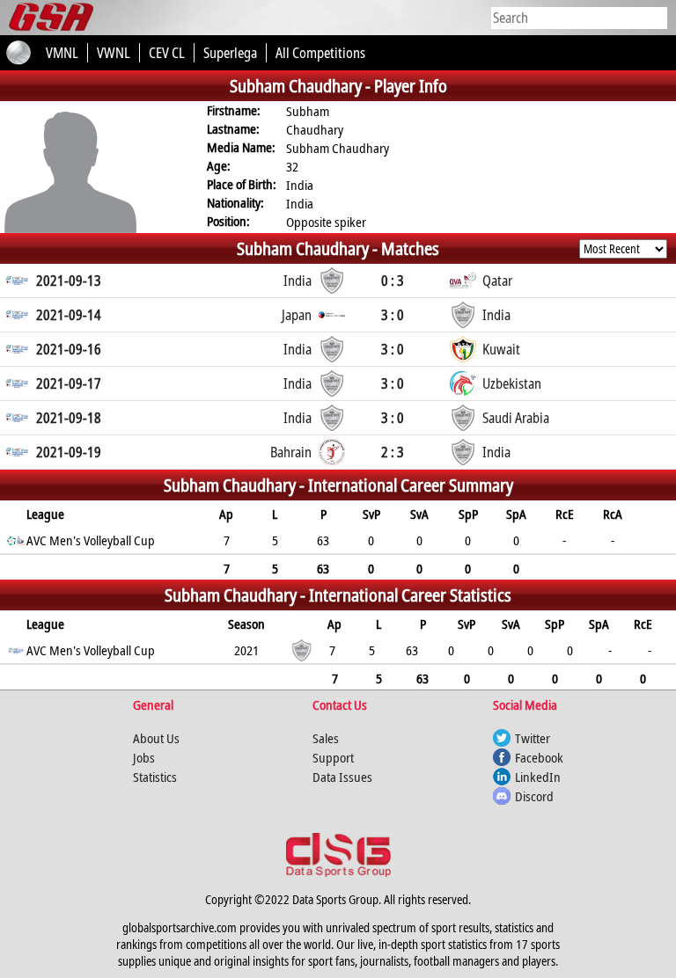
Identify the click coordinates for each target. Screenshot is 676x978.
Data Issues (342, 776)
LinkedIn (538, 776)
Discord (534, 796)
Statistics (155, 776)
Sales (325, 738)
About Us (156, 738)
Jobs (144, 757)
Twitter (532, 738)
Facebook (539, 757)
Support (333, 757)
